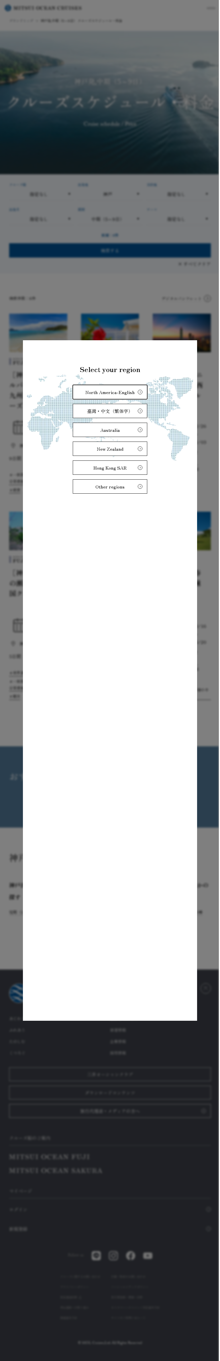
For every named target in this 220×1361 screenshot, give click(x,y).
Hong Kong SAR (108, 467)
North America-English (108, 391)
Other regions (108, 485)
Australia (108, 429)
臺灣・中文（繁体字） (108, 410)
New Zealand (108, 448)
